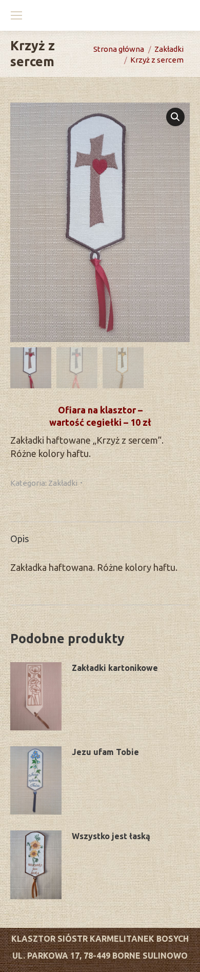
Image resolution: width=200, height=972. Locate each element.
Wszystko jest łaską (111, 836)
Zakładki (62, 483)
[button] (175, 117)
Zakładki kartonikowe (115, 667)
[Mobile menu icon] (16, 15)
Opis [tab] (19, 538)
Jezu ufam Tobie (105, 752)
